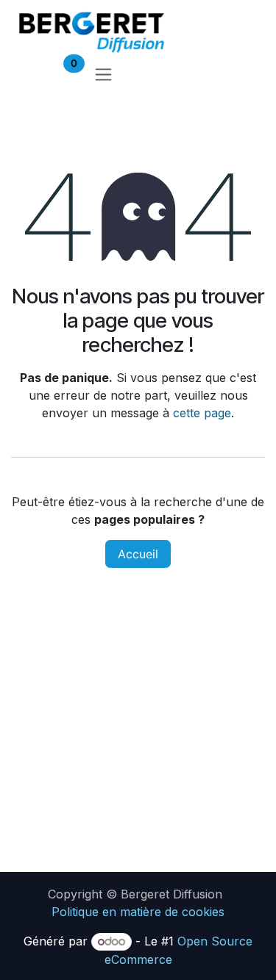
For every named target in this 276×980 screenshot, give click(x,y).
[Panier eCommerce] (27, 73)
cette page (202, 413)
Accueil (138, 554)
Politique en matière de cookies (138, 911)
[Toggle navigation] (103, 73)
